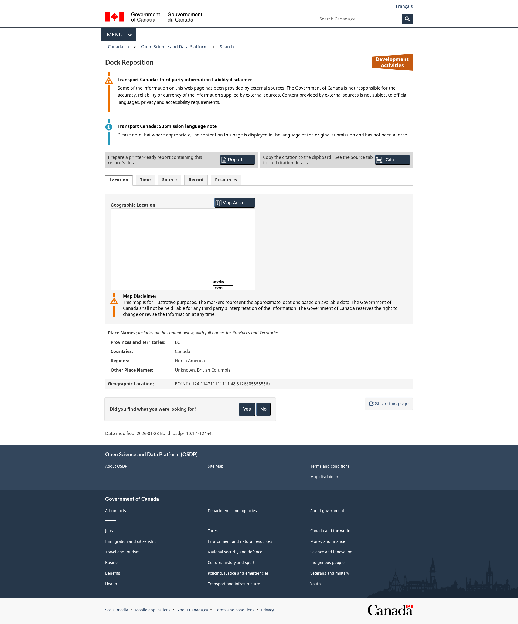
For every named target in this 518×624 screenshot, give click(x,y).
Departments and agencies (232, 510)
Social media (116, 609)
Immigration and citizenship (131, 541)
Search (227, 47)
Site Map (216, 466)
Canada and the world (330, 530)
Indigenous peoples (328, 562)
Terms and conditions (330, 466)
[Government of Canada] (153, 17)
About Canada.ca (192, 609)
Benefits (112, 573)
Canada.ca (118, 47)
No (263, 409)
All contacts (115, 510)
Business (113, 562)
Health (111, 583)
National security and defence (235, 551)
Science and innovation (331, 551)
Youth (315, 583)
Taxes (213, 530)
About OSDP (116, 466)
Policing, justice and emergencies (238, 573)
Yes (247, 409)
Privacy (267, 609)
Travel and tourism (122, 551)
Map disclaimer (324, 476)
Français (404, 6)
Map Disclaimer (139, 296)
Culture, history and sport (231, 562)
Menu (116, 34)
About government (327, 510)
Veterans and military (329, 573)
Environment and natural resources (240, 541)
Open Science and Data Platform (174, 47)
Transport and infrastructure (234, 583)
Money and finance (327, 541)
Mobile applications (153, 609)
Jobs (109, 530)
